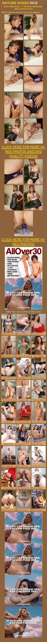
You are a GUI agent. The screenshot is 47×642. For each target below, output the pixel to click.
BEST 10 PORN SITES (23, 9)
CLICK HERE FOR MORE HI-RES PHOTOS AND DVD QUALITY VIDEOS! (23, 151)
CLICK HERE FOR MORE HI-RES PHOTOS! (23, 241)
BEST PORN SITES (11, 6)
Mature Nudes (19, 3)
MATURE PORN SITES (33, 6)
